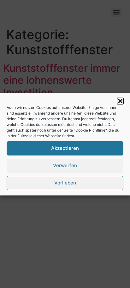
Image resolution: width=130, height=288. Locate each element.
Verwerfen (65, 165)
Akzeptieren (65, 148)
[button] (120, 101)
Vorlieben (65, 183)
